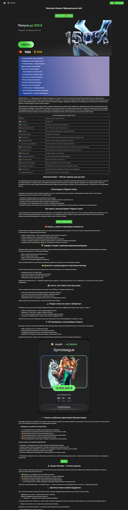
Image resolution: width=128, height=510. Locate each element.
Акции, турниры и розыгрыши (31, 79)
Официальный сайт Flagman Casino (33, 61)
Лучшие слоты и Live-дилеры (31, 85)
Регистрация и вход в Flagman (32, 66)
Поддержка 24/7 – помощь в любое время (35, 93)
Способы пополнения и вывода (32, 82)
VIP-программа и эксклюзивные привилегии (35, 90)
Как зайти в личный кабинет (31, 69)
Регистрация (119, 3)
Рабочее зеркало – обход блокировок (34, 63)
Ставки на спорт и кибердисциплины (33, 88)
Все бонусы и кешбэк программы (33, 77)
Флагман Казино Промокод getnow (33, 58)
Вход (112, 3)
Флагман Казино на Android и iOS (32, 71)
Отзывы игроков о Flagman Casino (33, 74)
